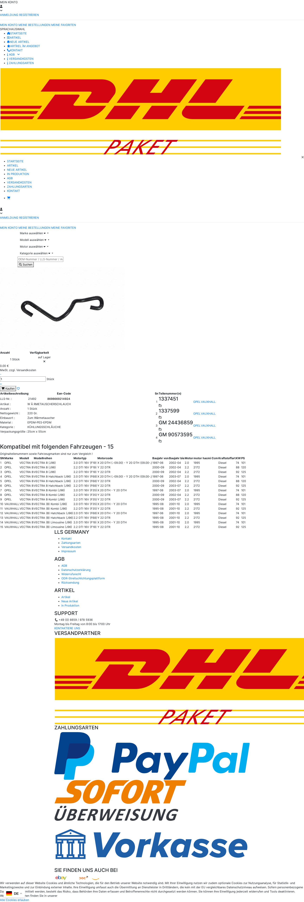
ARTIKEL (15, 37)
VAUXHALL (208, 402)
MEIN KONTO (9, 25)
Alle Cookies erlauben (14, 900)
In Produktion (70, 605)
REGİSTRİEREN (29, 15)
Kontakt (66, 538)
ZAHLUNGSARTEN (21, 63)
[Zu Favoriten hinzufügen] (18, 388)
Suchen (27, 264)
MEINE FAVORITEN (63, 25)
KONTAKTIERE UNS (67, 628)
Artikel (65, 597)
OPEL (197, 402)
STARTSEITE (18, 33)
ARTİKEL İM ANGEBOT (25, 46)
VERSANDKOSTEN (20, 58)
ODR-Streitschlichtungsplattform (83, 578)
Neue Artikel (69, 601)
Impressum (68, 551)
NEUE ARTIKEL (19, 42)
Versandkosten (71, 547)
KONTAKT (16, 50)
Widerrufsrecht (71, 574)
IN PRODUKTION (18, 174)
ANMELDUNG (9, 15)
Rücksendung (70, 582)
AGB (11, 54)
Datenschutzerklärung (76, 570)
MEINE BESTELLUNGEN (34, 25)
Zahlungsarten (70, 542)
